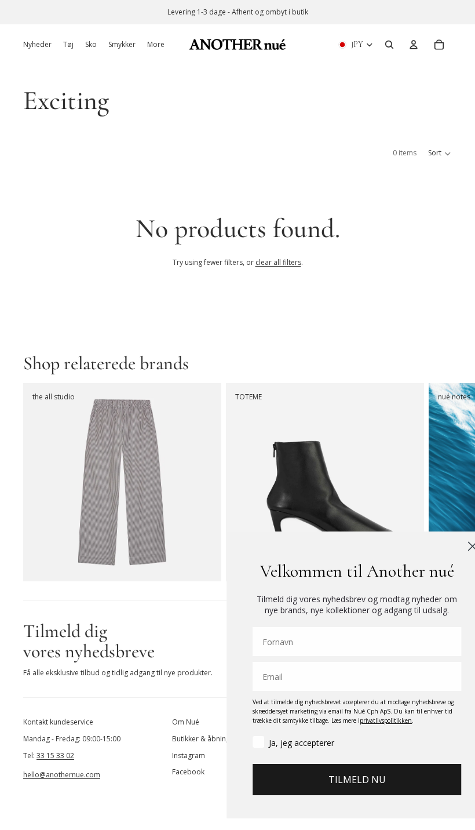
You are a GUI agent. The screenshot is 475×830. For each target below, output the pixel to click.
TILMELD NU (334, 779)
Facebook (188, 772)
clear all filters (278, 262)
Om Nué (185, 722)
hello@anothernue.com (61, 775)
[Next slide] (439, 482)
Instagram (188, 755)
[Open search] (389, 44)
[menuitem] (156, 44)
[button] (440, 153)
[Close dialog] (450, 546)
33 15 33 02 (55, 755)
